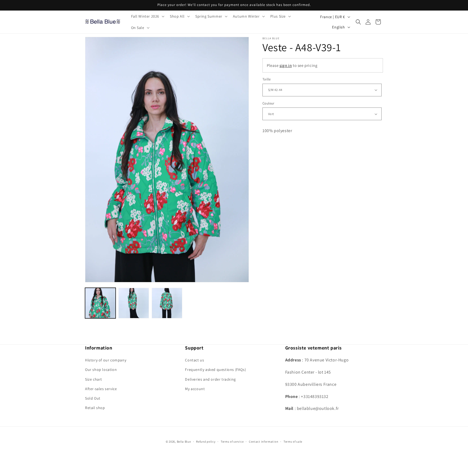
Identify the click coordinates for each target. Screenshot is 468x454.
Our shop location (101, 369)
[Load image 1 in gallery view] (100, 303)
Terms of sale (293, 441)
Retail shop (95, 407)
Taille (266, 79)
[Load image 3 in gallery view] (167, 303)
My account (195, 388)
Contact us (194, 360)
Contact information (263, 441)
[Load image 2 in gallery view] (133, 303)
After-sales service (101, 388)
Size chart (93, 379)
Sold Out (92, 398)
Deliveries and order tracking (210, 379)
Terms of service (232, 441)
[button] (147, 16)
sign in (286, 65)
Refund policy (205, 441)
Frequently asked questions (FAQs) (215, 369)
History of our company (105, 360)
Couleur (268, 103)
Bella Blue (184, 441)
